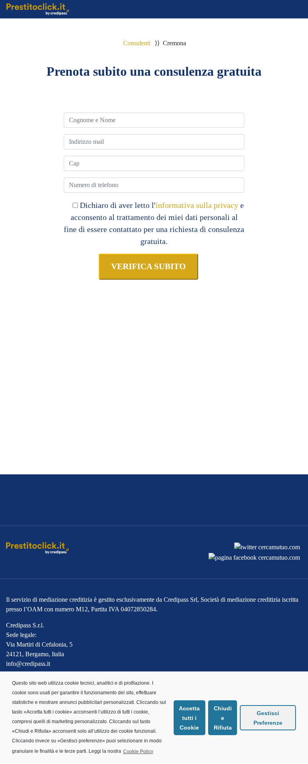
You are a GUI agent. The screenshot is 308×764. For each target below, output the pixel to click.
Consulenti (136, 43)
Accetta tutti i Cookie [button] (189, 718)
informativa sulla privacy (197, 205)
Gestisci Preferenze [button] (267, 718)
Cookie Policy (138, 751)
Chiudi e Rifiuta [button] (223, 718)
